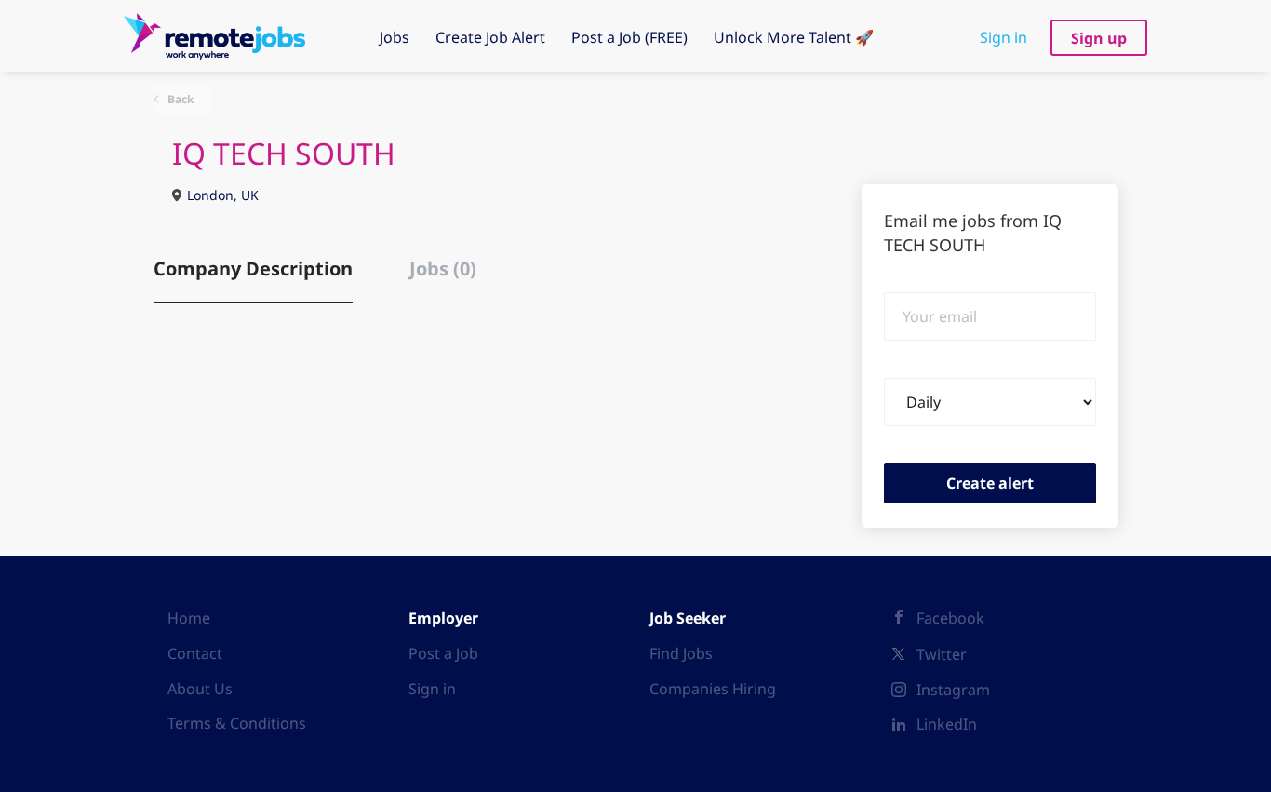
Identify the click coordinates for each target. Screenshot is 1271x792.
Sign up (1099, 38)
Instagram (953, 689)
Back (179, 99)
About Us (200, 688)
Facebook (950, 618)
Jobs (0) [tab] (442, 268)
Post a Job (443, 653)
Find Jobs (681, 653)
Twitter (941, 654)
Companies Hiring (712, 688)
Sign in (1003, 37)
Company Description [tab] (253, 268)
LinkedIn (946, 724)
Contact (194, 653)
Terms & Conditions (236, 723)
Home (188, 618)
